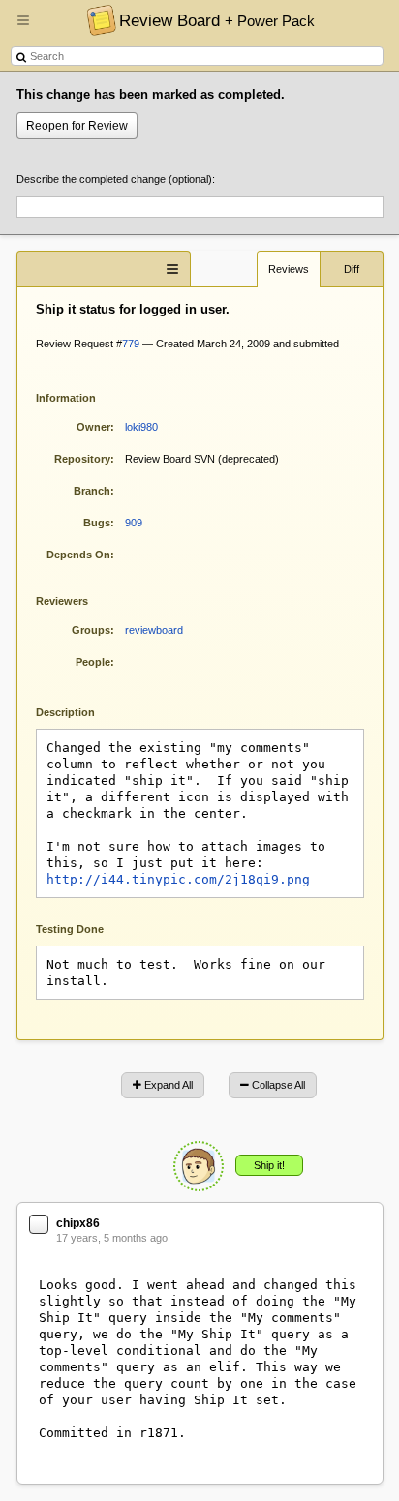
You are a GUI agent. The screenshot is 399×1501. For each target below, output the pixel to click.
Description (80, 711)
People (93, 662)
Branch (92, 490)
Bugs (96, 522)
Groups (91, 630)
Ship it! (269, 1165)
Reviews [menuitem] (288, 269)
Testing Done (70, 929)
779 (130, 343)
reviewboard (154, 630)
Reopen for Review (77, 126)
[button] (23, 28)
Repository (82, 459)
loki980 (141, 427)
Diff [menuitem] (351, 269)
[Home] (96, 19)
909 (133, 522)
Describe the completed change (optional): (115, 179)
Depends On (78, 554)
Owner (93, 427)
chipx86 (78, 1223)
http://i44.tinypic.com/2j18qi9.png (178, 879)
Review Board (217, 20)
